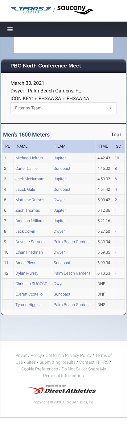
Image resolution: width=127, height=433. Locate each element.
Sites (31, 362)
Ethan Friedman (29, 252)
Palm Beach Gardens (72, 241)
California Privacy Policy (69, 355)
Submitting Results (57, 362)
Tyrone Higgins (28, 304)
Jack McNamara (29, 179)
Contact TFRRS (94, 362)
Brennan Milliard (29, 221)
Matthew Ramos (29, 200)
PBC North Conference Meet (45, 66)
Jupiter (60, 158)
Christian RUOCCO (31, 283)
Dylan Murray (26, 273)
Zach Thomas (27, 210)
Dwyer (59, 200)
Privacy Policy (28, 355)
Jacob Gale (25, 189)
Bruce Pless (25, 262)
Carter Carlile (26, 168)
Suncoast (62, 168)
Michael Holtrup (29, 158)
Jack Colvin (25, 231)
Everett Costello (29, 294)
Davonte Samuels (31, 241)
